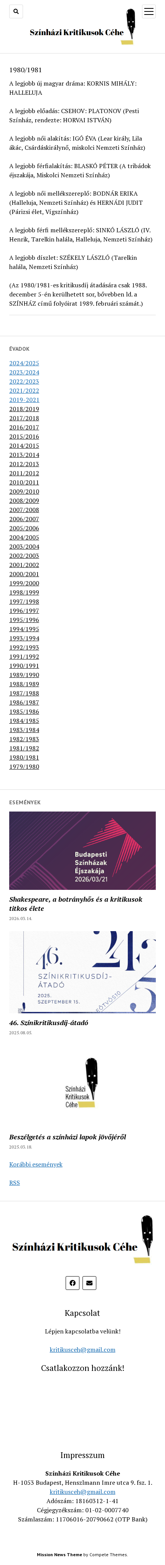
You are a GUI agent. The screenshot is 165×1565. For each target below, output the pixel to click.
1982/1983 (24, 739)
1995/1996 (24, 620)
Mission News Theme (59, 1554)
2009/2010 (24, 491)
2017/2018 (24, 418)
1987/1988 (24, 693)
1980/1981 (24, 757)
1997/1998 (24, 601)
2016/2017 (24, 427)
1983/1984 (24, 730)
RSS (14, 1182)
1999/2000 (24, 583)
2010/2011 (24, 482)
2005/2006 (24, 528)
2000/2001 (24, 574)
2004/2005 (24, 537)
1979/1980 (24, 766)
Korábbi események (36, 1164)
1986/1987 (24, 702)
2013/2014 (24, 454)
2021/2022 (24, 390)
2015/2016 (24, 436)
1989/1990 (24, 675)
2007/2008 (24, 509)
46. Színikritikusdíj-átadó (48, 1022)
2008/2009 (24, 500)
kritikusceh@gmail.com (83, 1349)
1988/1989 (24, 684)
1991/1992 (24, 656)
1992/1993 (24, 647)
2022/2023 (24, 381)
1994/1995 (24, 629)
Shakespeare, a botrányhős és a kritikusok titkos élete (75, 903)
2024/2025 (24, 363)
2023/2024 (24, 372)
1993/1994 (24, 638)
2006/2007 (24, 519)
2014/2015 (24, 445)
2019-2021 (24, 399)
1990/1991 (24, 665)
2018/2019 (24, 409)
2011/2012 (24, 473)
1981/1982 (24, 748)
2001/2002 (24, 565)
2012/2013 (24, 464)
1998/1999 (24, 592)
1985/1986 (24, 711)
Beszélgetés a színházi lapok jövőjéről (67, 1136)
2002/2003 (24, 555)
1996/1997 (24, 610)
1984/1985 (24, 720)
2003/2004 (24, 546)
